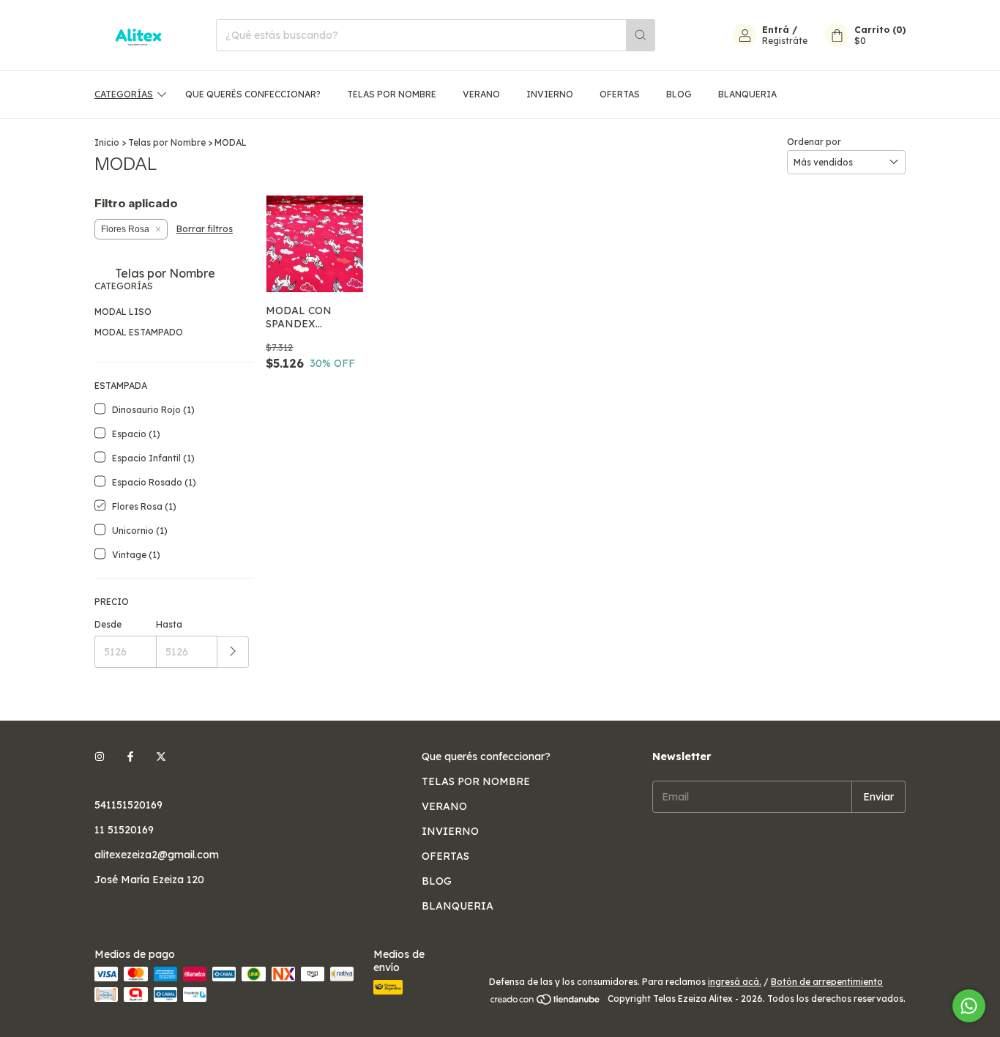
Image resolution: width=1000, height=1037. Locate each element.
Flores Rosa (125, 229)
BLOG (679, 94)
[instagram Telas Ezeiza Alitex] (99, 756)
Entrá (775, 29)
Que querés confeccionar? (253, 94)
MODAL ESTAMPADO (138, 332)
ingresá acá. (734, 981)
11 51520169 (124, 829)
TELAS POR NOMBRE (391, 94)
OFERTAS (620, 94)
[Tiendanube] (545, 1002)
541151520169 (128, 804)
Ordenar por (814, 141)
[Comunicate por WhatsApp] (968, 1005)
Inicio (106, 142)
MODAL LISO (123, 311)
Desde (108, 624)
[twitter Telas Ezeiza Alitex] (161, 756)
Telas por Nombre (167, 142)
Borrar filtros (204, 228)
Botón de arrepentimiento (827, 981)
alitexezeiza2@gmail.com (156, 854)
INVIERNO (549, 94)
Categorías (123, 94)
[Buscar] (640, 35)
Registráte (784, 40)
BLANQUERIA (747, 94)
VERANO (481, 94)
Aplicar (233, 652)
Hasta (169, 624)
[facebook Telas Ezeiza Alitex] (130, 756)
